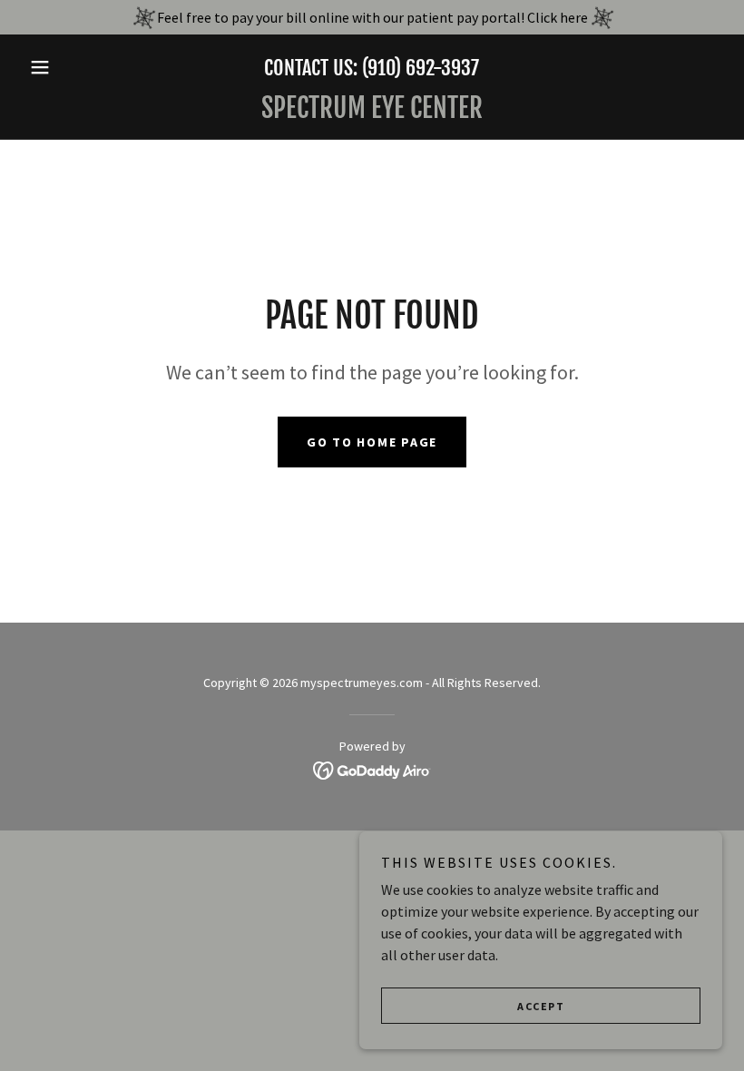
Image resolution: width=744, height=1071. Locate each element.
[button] (74, 67)
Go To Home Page (372, 442)
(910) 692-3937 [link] (420, 67)
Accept (540, 1006)
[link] (372, 112)
